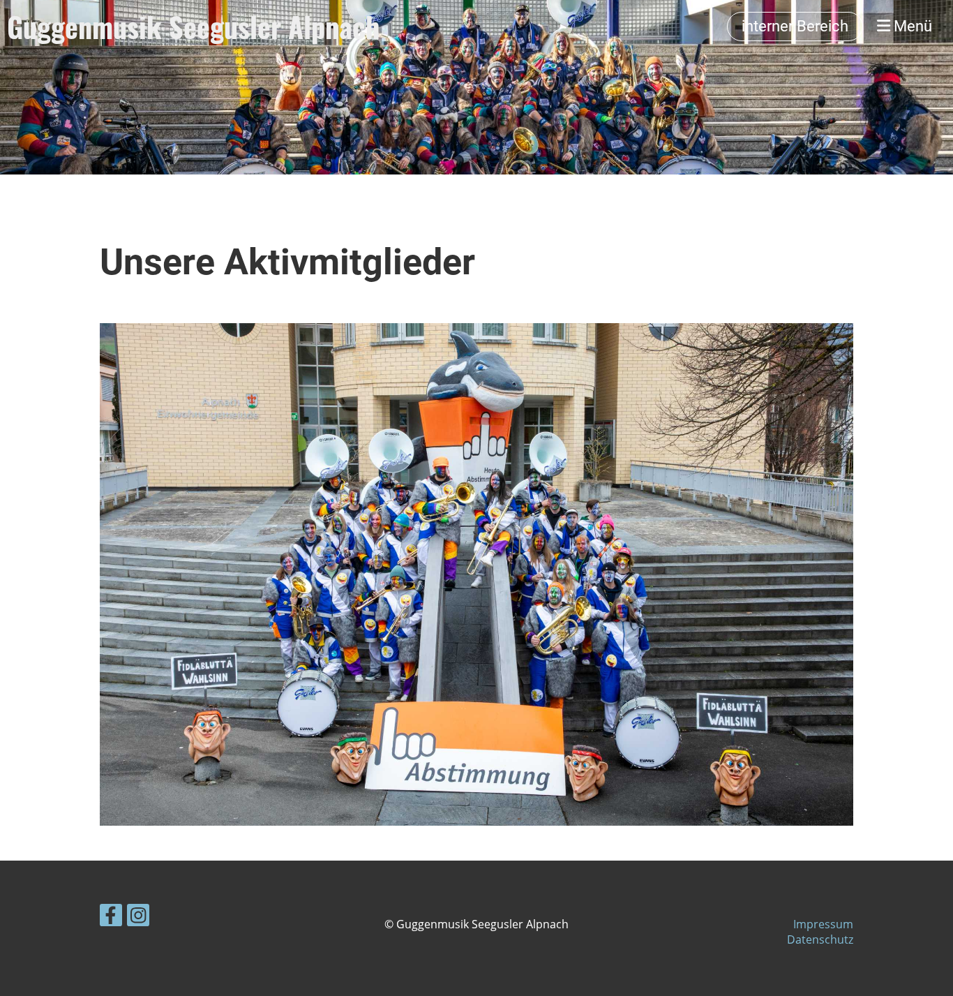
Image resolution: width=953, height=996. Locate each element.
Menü (911, 26)
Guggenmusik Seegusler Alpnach (193, 26)
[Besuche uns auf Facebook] (111, 917)
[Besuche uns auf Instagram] (138, 917)
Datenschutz (820, 939)
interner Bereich (795, 26)
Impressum (823, 924)
